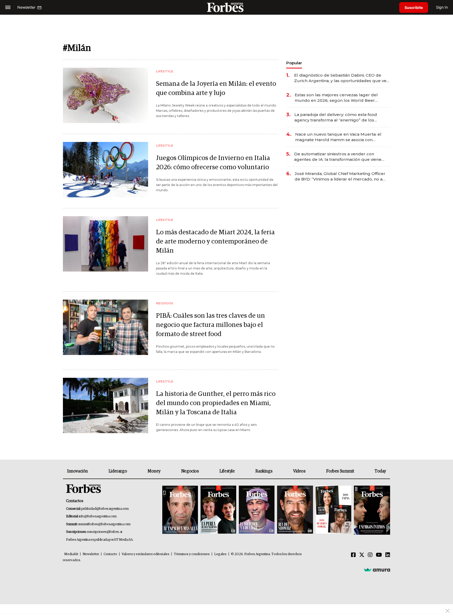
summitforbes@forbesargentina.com (104, 524)
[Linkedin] (387, 555)
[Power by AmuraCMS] (377, 569)
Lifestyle (227, 471)
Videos (299, 471)
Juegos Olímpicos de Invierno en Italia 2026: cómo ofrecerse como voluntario (213, 163)
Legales (220, 554)
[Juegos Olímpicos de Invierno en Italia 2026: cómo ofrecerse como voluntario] (105, 169)
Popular (294, 62)
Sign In (442, 7)
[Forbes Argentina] (226, 7)
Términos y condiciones (192, 554)
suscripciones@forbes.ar (104, 532)
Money (154, 471)
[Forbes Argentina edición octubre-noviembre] (333, 510)
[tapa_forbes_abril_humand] (218, 510)
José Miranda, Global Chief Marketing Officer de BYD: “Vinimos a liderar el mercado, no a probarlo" (340, 176)
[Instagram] (370, 555)
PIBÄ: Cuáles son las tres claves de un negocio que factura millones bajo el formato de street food (210, 324)
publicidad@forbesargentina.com (105, 509)
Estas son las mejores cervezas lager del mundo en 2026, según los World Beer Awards (336, 97)
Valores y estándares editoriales (145, 554)
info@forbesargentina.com (98, 516)
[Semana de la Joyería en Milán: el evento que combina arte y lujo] (105, 95)
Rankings (263, 471)
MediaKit (71, 554)
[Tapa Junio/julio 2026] (180, 510)
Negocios (190, 471)
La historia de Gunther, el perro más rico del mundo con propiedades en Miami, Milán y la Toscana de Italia (216, 403)
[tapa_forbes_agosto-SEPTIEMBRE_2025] (371, 510)
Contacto (110, 554)
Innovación (77, 471)
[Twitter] (361, 555)
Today (380, 471)
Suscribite (414, 7)
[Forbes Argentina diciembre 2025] (295, 510)
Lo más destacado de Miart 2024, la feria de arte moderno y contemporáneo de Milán (215, 241)
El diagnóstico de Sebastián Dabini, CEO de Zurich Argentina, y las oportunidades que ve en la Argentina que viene (340, 78)
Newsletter (91, 554)
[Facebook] (353, 555)
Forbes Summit (340, 471)
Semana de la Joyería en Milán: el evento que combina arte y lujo (216, 88)
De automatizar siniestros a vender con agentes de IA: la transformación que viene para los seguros (337, 156)
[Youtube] (379, 555)
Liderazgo (118, 471)
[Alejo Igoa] (257, 510)
